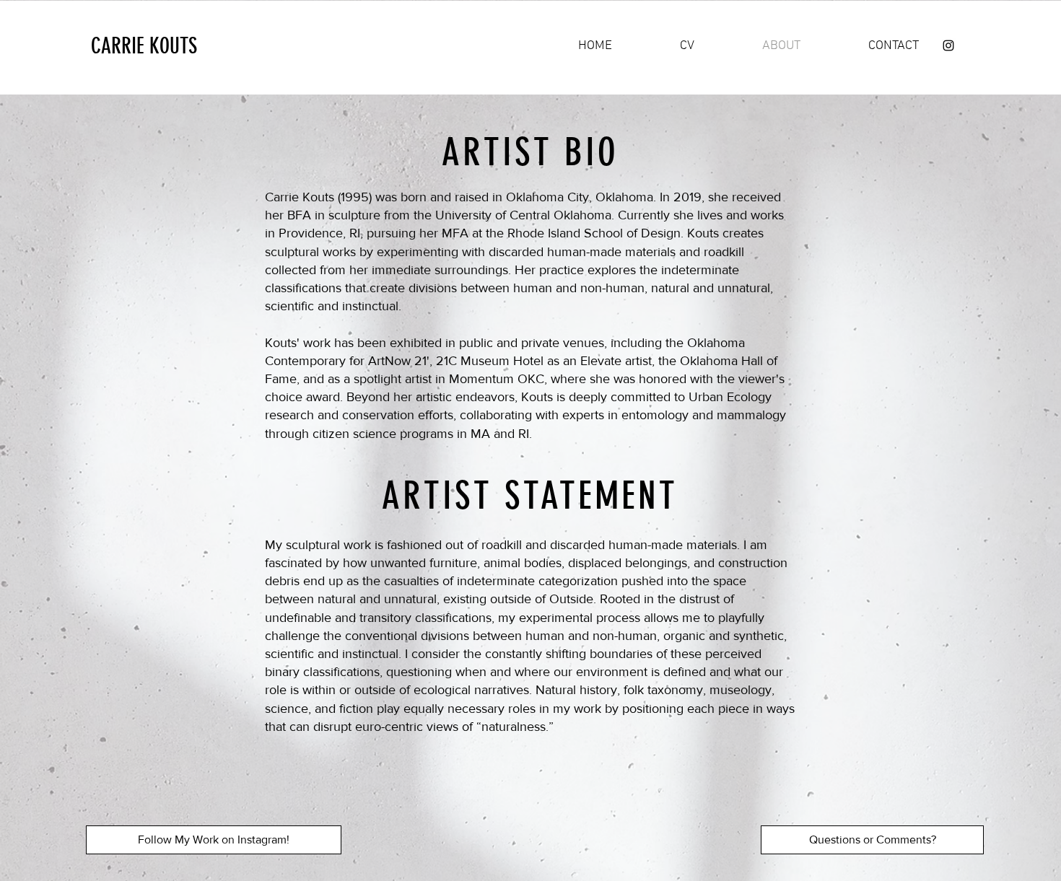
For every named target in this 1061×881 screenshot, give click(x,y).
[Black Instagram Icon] (948, 45)
